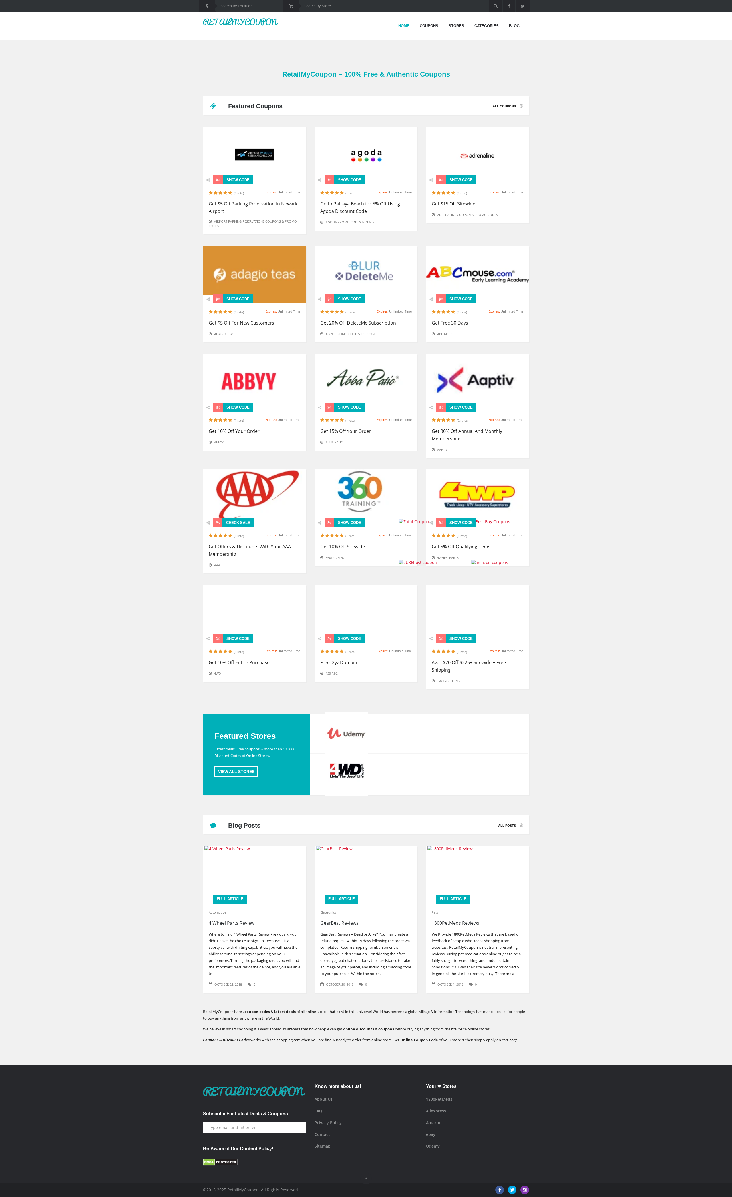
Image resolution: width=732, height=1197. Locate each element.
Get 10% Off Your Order (234, 431)
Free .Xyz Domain (338, 662)
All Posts (507, 825)
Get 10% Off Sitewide (342, 546)
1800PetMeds (439, 1099)
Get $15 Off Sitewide (453, 204)
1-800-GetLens (448, 681)
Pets (435, 912)
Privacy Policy (328, 1122)
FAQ (318, 1111)
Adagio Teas (224, 334)
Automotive (217, 912)
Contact (322, 1134)
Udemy (433, 1146)
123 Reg (332, 673)
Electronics (328, 912)
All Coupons (505, 106)
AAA (217, 565)
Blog (514, 26)
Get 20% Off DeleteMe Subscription (358, 323)
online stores (479, 1029)
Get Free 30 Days (450, 323)
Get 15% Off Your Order (345, 431)
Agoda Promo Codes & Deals (350, 222)
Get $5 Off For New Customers (241, 323)
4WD (217, 673)
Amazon (434, 1122)
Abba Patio (334, 442)
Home (403, 26)
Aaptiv (442, 449)
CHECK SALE (237, 523)
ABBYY (219, 442)
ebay (430, 1134)
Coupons (429, 26)
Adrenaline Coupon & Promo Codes (467, 215)
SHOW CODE (237, 180)
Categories (486, 26)
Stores (456, 26)
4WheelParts (448, 557)
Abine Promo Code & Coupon (350, 334)
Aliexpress (436, 1111)
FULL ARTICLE (230, 899)
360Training (335, 557)
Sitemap (323, 1146)
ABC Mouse (446, 334)
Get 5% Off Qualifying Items (461, 546)
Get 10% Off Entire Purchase (239, 662)
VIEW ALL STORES (236, 771)
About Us (324, 1099)
